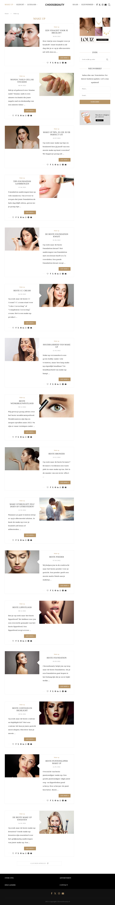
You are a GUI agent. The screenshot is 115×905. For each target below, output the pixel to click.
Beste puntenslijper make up (56, 762)
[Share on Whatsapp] (60, 63)
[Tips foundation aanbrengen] (56, 186)
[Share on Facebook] (50, 63)
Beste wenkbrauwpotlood (22, 402)
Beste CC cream (22, 290)
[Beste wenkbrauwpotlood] (56, 405)
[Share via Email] (65, 63)
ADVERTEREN (65, 878)
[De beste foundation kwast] (22, 239)
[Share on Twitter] (53, 63)
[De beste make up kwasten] (56, 822)
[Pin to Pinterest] (55, 63)
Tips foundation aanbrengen (22, 182)
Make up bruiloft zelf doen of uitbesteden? (22, 505)
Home (7, 13)
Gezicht (20, 5)
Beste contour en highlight (22, 709)
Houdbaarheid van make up (56, 346)
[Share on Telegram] (63, 63)
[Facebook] (96, 4)
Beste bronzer (57, 454)
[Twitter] (100, 4)
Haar (75, 5)
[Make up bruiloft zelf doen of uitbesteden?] (56, 509)
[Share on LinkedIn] (58, 63)
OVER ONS (9, 878)
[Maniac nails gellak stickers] (56, 84)
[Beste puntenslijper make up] (22, 765)
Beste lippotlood (22, 607)
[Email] (106, 4)
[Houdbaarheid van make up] (22, 349)
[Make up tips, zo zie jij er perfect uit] (22, 137)
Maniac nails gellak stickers (22, 80)
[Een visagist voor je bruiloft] (22, 35)
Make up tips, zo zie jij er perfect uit (56, 133)
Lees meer (63, 58)
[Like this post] (47, 63)
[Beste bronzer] (22, 458)
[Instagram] (102, 4)
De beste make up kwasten (22, 818)
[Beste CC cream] (56, 295)
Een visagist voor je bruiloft (56, 31)
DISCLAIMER (10, 885)
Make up (9, 5)
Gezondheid (87, 5)
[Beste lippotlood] (56, 612)
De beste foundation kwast (56, 235)
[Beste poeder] (22, 561)
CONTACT (64, 885)
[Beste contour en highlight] (56, 713)
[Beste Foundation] (22, 662)
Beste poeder (56, 557)
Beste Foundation (56, 658)
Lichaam (31, 5)
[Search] (109, 4)
